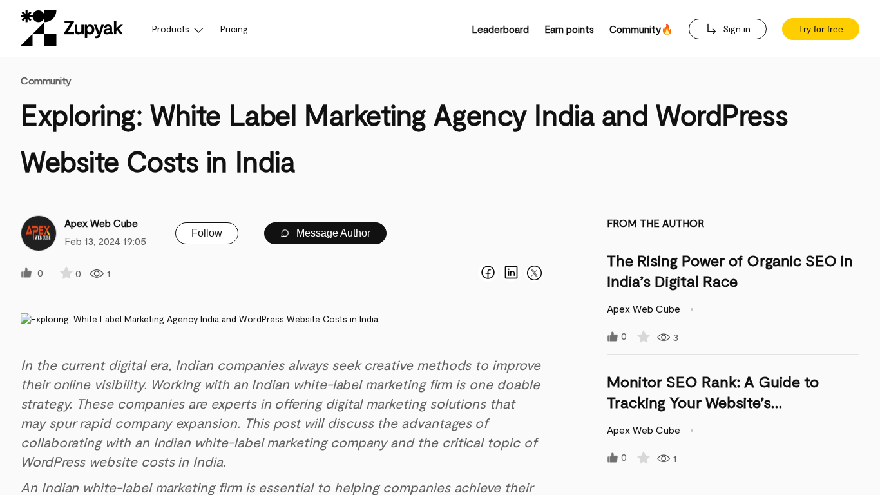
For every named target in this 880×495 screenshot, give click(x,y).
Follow (206, 233)
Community (46, 80)
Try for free (820, 29)
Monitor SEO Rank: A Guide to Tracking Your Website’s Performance (713, 402)
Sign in (735, 28)
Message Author (332, 233)
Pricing (234, 28)
